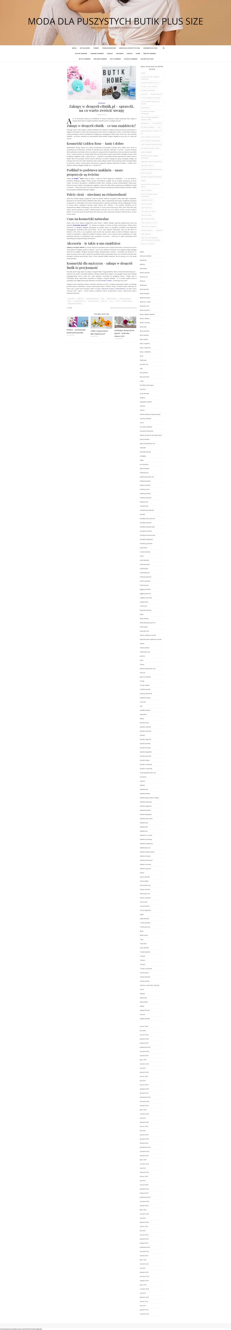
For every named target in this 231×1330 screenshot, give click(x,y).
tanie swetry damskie (149, 226)
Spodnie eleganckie (146, 752)
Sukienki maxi (144, 823)
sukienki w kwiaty (145, 856)
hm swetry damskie (148, 127)
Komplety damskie (145, 523)
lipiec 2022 (143, 1210)
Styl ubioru (143, 777)
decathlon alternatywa (147, 385)
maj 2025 (143, 1068)
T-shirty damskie (145, 923)
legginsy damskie (145, 589)
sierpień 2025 (144, 1055)
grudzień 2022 (144, 1189)
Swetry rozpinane (145, 898)
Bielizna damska (100, 59)
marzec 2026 (144, 1026)
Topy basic (143, 943)
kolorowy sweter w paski (150, 148)
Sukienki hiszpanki (145, 810)
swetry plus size (145, 893)
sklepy (142, 718)
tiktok (141, 931)
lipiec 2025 (143, 1060)
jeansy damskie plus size (147, 443)
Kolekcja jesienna (145, 481)
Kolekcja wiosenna (145, 498)
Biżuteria (142, 281)
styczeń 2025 (144, 1085)
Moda (74, 48)
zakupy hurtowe (145, 1010)
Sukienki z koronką (145, 864)
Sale (141, 706)
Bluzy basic (143, 327)
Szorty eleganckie (145, 910)
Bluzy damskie (85, 59)
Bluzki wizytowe (145, 310)
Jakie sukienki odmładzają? (150, 140)
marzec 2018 (144, 1301)
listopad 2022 (144, 1193)
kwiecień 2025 (144, 1072)
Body (141, 356)
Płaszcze (142, 673)
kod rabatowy (144, 464)
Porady (110, 53)
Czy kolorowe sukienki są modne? (150, 103)
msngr (143, 180)
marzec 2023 (144, 1176)
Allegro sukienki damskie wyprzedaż (150, 78)
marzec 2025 (144, 1076)
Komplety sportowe (146, 543)
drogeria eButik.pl (82, 227)
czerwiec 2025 (144, 1064)
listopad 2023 (144, 1143)
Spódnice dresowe (145, 731)
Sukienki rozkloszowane (147, 852)
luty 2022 (143, 1230)
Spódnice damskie (145, 727)
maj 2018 (143, 1293)
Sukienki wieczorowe (146, 860)
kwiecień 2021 (144, 1272)
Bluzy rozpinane (145, 343)
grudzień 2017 (144, 1310)
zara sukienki (146, 234)
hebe (103, 298)
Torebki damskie (145, 952)
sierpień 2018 (144, 1280)
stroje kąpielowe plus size (148, 773)
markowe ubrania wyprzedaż (151, 169)
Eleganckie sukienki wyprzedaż (148, 112)
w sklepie (75, 178)
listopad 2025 (144, 1043)
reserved (143, 702)
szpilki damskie (144, 918)
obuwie (142, 643)
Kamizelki (143, 448)
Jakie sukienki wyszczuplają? (151, 144)
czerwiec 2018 (144, 1289)
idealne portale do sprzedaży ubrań (151, 435)
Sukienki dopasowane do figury (149, 798)
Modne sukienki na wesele (148, 635)
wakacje (142, 993)
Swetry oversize (145, 889)
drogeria (120, 53)
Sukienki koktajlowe (146, 814)
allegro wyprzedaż (148, 90)
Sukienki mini (143, 831)
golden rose (80, 298)
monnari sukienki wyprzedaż (151, 177)
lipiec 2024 (143, 1110)
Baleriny (142, 264)
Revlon (117, 301)
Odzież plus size (145, 652)
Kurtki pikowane (145, 573)
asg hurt (144, 94)
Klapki (141, 460)
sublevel (142, 781)
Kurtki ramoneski (145, 581)
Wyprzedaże (144, 1002)
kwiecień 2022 (144, 1222)
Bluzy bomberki (144, 331)
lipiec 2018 (143, 1285)
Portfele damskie (145, 689)
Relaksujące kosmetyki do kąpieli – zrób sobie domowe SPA (124, 333)
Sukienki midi (144, 827)
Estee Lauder (71, 298)
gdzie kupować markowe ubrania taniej (149, 118)
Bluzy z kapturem (145, 348)
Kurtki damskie (144, 560)
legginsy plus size (145, 593)
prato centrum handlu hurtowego (149, 195)
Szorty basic (143, 902)
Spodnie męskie (145, 760)
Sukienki (142, 785)
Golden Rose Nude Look (92, 298)
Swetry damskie (149, 53)
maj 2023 (143, 1168)
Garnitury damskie (145, 418)
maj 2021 (143, 1268)
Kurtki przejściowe (145, 577)
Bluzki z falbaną (144, 318)
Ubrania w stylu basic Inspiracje (149, 985)
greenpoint (145, 123)
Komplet (142, 514)
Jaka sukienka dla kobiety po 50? (151, 132)
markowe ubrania (147, 165)
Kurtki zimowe (144, 585)
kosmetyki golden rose (79, 301)
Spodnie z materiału (146, 768)
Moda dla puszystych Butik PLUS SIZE (115, 21)
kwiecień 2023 (144, 1172)
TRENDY (96, 48)
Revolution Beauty (126, 301)
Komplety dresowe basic (147, 535)
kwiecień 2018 (144, 1297)
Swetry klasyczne (145, 885)
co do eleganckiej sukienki (150, 98)
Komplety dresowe (146, 531)
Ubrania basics (144, 973)
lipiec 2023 (143, 1160)
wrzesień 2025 (144, 1051)
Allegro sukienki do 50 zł (150, 83)
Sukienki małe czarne (146, 818)
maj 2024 (143, 1118)
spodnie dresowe (145, 748)
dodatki (109, 280)
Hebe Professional (111, 298)
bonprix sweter (156, 94)
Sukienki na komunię (146, 839)
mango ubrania (146, 152)
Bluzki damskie (81, 53)
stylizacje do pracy (148, 211)
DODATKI (143, 389)
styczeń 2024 (144, 1135)
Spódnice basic (144, 723)
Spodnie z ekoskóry (146, 764)
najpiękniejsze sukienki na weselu (150, 185)
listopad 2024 (144, 1093)
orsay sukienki (146, 190)
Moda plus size (144, 631)
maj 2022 (143, 1218)
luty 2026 (143, 1030)
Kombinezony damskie (147, 510)
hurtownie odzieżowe (146, 431)
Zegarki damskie (145, 1018)
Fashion (142, 410)
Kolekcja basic (144, 473)
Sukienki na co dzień (146, 835)
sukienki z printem (145, 868)
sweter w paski (146, 215)
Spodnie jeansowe (145, 756)
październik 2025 (145, 1047)
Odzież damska (144, 648)
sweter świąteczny (148, 219)
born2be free (144, 364)
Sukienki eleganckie (146, 806)
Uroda (142, 989)
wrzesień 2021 (144, 1251)
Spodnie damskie (145, 743)
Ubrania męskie (144, 981)
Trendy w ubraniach (146, 968)
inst (159, 127)
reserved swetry (147, 200)
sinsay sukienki (146, 204)
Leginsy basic (144, 602)
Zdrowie (142, 1014)
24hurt (143, 73)
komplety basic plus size (147, 518)
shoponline (143, 714)
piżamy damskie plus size (147, 668)
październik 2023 (145, 1147)
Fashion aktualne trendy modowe (150, 414)
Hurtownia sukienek (146, 427)
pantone (142, 656)
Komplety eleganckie (146, 539)
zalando (159, 230)
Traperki (142, 956)
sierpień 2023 (144, 1155)
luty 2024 (143, 1130)
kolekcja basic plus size (147, 477)
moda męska (144, 627)
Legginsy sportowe (146, 598)
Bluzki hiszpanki (144, 293)
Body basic (143, 360)
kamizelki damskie (145, 452)
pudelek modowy (109, 48)
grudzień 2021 (144, 1239)
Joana (70, 308)
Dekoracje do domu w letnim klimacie (113, 289)
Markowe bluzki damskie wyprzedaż (150, 157)
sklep (78, 280)
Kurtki (141, 556)
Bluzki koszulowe (145, 298)
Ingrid (69, 301)
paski (141, 660)
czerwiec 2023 (144, 1164)
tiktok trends (144, 935)
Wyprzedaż (143, 998)
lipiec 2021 (143, 1260)
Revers (111, 301)
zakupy (130, 53)
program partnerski (146, 693)
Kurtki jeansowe (145, 564)
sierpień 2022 (144, 1205)
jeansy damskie (144, 439)
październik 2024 (145, 1097)
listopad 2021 (144, 1243)
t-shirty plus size (145, 927)
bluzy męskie (144, 339)
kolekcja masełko (145, 485)
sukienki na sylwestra (146, 843)
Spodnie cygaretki (145, 739)
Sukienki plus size (150, 48)
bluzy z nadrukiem (145, 352)
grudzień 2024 (144, 1089)
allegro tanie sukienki (149, 86)
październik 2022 (145, 1197)
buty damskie (115, 59)
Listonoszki (143, 606)
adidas (142, 252)
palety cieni (104, 301)
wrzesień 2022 (144, 1201)
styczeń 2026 (144, 1035)
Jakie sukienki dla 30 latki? (150, 137)
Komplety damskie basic (147, 527)
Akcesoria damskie (145, 256)
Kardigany (143, 456)
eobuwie (142, 406)
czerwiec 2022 (144, 1214)
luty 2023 (143, 1180)
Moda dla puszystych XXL (129, 48)
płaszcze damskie (145, 677)
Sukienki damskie (97, 53)
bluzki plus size (147, 59)
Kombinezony (144, 506)
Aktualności (85, 48)
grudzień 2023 (144, 1139)
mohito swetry (146, 173)
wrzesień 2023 (144, 1151)
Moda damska (144, 618)
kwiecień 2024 (144, 1122)
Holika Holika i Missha (124, 298)
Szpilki (142, 914)
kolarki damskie (144, 468)
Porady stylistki (144, 685)
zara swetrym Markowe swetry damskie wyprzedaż (150, 239)
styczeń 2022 (144, 1235)
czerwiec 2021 (144, 1264)
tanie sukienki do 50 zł (149, 222)
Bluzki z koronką (145, 323)
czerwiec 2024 (144, 1114)
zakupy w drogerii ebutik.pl (75, 303)
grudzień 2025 (144, 1039)
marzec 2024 (144, 1126)
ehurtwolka (145, 107)
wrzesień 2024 (144, 1101)
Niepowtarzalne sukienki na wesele (151, 639)
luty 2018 (143, 1305)
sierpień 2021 (144, 1255)
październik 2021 (145, 1247)
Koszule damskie (130, 59)
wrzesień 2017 (144, 1314)
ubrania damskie (147, 230)
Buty (141, 368)
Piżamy (142, 664)
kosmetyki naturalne (80, 225)
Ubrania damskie (145, 977)
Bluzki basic (143, 285)
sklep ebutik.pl (146, 207)
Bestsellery (143, 268)
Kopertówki (143, 548)
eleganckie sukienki (146, 402)
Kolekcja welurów (145, 493)
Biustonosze (144, 277)
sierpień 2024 (144, 1105)
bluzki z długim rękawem (147, 314)
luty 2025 (143, 1080)
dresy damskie (144, 393)
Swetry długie (144, 881)
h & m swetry (157, 123)
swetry (142, 873)
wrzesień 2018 (144, 1276)
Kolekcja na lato (145, 489)
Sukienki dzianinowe (146, 802)
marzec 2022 (144, 1226)
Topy (141, 939)
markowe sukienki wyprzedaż (151, 161)
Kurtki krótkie (144, 568)
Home (138, 53)
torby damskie (144, 948)
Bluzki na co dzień (145, 302)
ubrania (104, 280)
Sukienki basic (144, 789)
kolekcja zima (144, 502)
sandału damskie (145, 710)
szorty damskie (144, 906)
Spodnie (142, 735)
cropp (141, 381)
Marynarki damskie (145, 610)
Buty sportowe (144, 377)
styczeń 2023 (144, 1185)
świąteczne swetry (148, 244)
